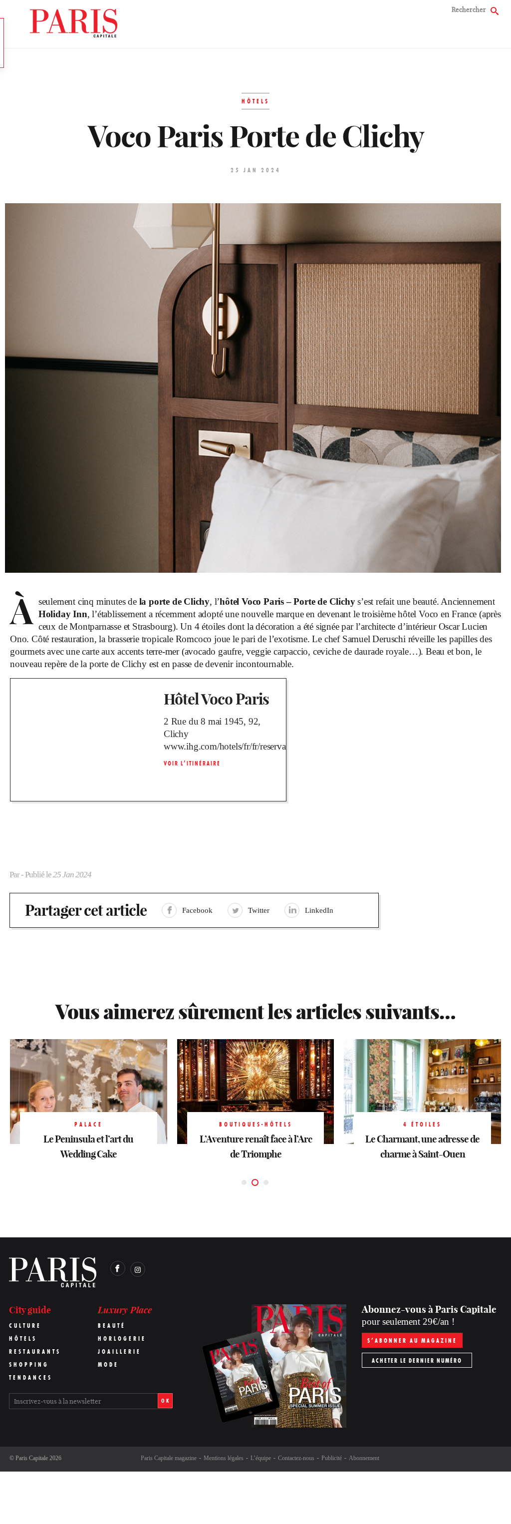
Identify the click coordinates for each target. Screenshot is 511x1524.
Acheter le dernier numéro (417, 1360)
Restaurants (35, 1351)
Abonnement (364, 1458)
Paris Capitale (31, 1458)
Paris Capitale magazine (169, 1458)
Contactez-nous (296, 1458)
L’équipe (261, 1458)
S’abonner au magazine (412, 1340)
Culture (25, 1325)
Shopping (29, 1364)
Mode (108, 1364)
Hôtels (23, 1338)
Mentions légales (224, 1458)
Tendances (30, 1377)
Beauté (112, 1325)
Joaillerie (119, 1351)
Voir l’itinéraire (192, 763)
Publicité (331, 1458)
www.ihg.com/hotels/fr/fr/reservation (223, 746)
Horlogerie (122, 1338)
